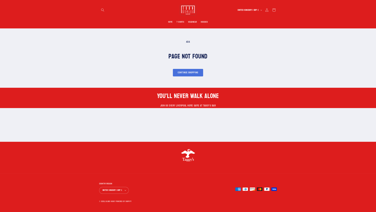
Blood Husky (110, 201)
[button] (102, 10)
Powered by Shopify (123, 201)
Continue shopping (188, 72)
